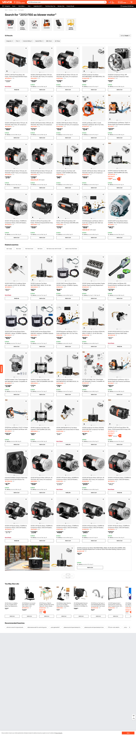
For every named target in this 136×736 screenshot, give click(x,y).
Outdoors (11, 10)
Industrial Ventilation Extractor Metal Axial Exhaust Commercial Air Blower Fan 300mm (16, 479)
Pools (15, 10)
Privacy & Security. (58, 733)
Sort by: (122, 35)
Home (6, 10)
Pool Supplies (21, 10)
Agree (128, 733)
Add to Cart (42, 89)
